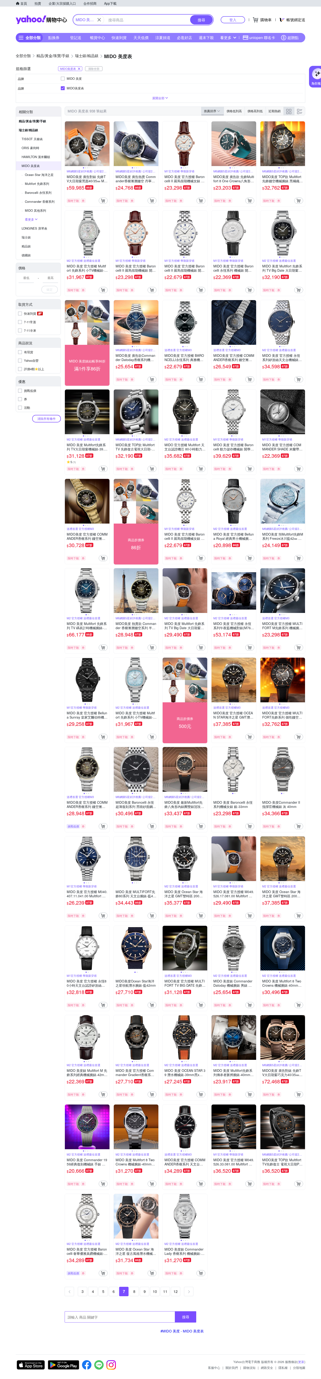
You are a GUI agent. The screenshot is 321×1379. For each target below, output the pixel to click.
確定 (50, 289)
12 (175, 1291)
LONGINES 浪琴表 (34, 228)
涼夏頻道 (162, 37)
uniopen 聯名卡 (262, 37)
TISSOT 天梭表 (32, 139)
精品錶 (26, 246)
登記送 (75, 37)
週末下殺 (206, 37)
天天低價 (141, 37)
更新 (301, 1361)
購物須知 (249, 1367)
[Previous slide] (68, 144)
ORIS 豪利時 (30, 148)
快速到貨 (119, 37)
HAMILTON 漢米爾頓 (36, 157)
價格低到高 (234, 111)
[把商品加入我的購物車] (103, 201)
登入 (232, 19)
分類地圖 (299, 1367)
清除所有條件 (46, 418)
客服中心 (214, 1367)
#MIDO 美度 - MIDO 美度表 (182, 1330)
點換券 (53, 37)
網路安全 (267, 1367)
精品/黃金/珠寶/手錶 (32, 121)
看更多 (225, 37)
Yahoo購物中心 (41, 19)
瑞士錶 (26, 237)
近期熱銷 (274, 111)
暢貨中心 (97, 37)
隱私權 (283, 1367)
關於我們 (232, 1367)
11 (165, 1291)
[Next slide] (106, 144)
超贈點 (293, 37)
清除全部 (93, 69)
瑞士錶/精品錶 (28, 130)
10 (155, 1291)
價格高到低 (255, 111)
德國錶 (26, 255)
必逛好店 (184, 37)
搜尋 (185, 1316)
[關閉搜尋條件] (99, 20)
